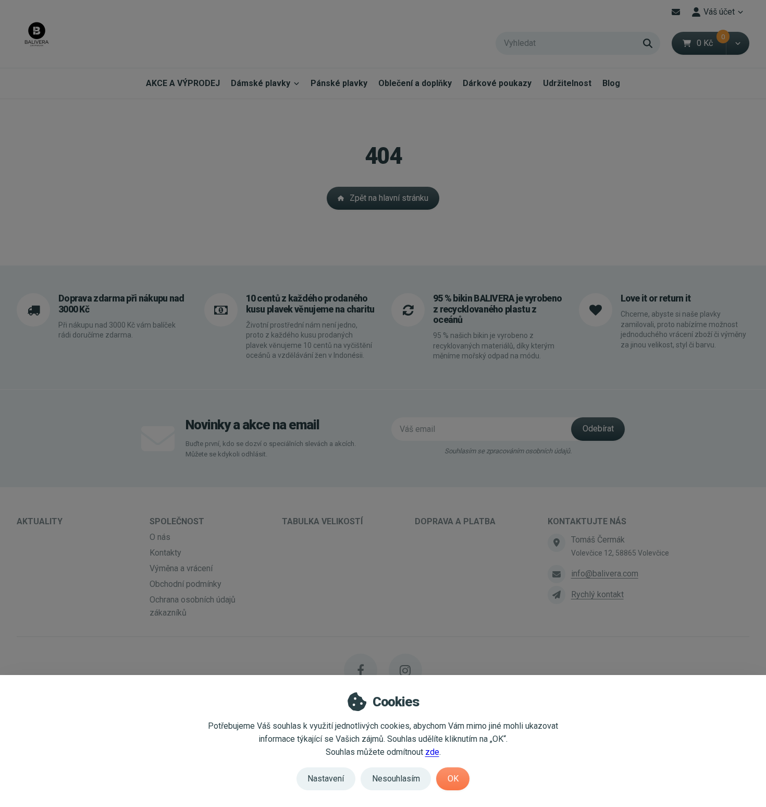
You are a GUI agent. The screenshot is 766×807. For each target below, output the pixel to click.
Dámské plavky (260, 83)
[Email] (676, 12)
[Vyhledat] (647, 43)
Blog (611, 83)
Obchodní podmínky (185, 584)
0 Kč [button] (711, 43)
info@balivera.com (604, 574)
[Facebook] (360, 670)
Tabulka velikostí (322, 521)
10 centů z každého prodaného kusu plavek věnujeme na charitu (310, 303)
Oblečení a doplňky (415, 83)
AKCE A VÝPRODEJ (183, 83)
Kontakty (165, 553)
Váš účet (719, 12)
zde (432, 752)
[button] (737, 43)
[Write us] (556, 595)
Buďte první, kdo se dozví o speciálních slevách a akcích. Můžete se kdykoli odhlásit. (271, 449)
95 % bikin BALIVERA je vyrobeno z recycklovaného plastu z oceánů (497, 309)
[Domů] (37, 34)
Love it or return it (656, 298)
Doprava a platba (455, 521)
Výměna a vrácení (181, 568)
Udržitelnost (567, 83)
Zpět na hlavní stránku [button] (389, 198)
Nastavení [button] (325, 779)
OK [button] (453, 779)
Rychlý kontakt (597, 594)
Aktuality (40, 521)
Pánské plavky (339, 83)
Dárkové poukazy (497, 83)
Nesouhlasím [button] (396, 779)
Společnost (177, 521)
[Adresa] (556, 542)
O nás (160, 537)
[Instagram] (405, 670)
